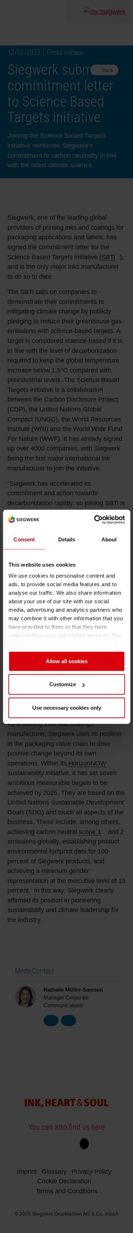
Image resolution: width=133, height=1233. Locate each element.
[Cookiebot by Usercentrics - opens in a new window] (95, 519)
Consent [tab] (24, 539)
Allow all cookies (67, 661)
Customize (62, 684)
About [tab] (109, 539)
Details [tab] (66, 539)
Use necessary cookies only (66, 707)
